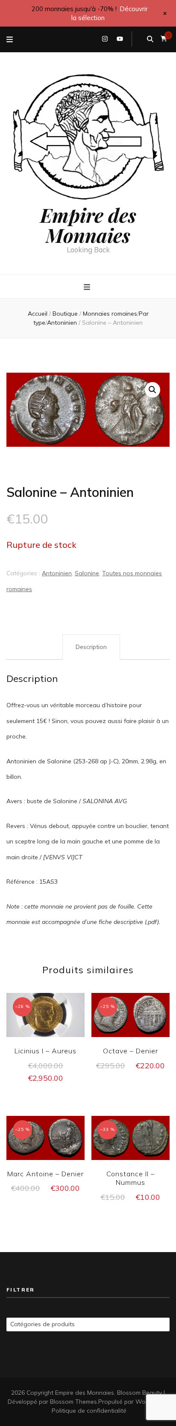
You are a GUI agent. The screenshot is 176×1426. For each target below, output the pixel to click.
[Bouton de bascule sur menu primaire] (88, 287)
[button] (152, 390)
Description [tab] (91, 647)
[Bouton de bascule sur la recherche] (150, 39)
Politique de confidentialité (89, 1410)
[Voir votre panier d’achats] (164, 39)
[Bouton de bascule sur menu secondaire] (9, 39)
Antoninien (57, 573)
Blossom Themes (73, 1401)
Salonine (87, 573)
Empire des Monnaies (88, 225)
